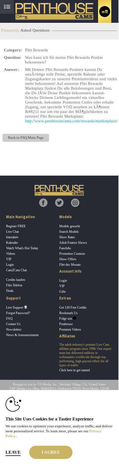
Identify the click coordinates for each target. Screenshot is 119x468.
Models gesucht (69, 226)
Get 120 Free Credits (72, 307)
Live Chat (12, 232)
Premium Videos (70, 329)
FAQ (9, 318)
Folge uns (66, 318)
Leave (13, 452)
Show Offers (67, 259)
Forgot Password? (18, 313)
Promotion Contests (72, 254)
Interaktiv (12, 237)
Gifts (62, 291)
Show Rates (67, 237)
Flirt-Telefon (14, 285)
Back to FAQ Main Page (26, 138)
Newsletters (13, 329)
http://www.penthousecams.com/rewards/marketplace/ (71, 121)
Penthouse (66, 324)
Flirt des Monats (70, 265)
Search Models (69, 232)
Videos (10, 254)
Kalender (12, 243)
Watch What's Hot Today (22, 248)
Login (10, 265)
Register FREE (16, 226)
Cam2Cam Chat (16, 270)
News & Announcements (22, 335)
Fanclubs (65, 248)
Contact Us (13, 324)
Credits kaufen (15, 280)
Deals (9, 291)
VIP (9, 259)
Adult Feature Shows (73, 243)
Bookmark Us (68, 313)
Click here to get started (74, 370)
